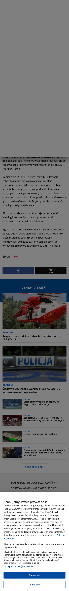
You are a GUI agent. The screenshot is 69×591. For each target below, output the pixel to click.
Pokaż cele (34, 584)
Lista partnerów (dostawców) (19, 566)
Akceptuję (34, 575)
